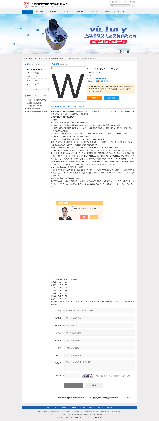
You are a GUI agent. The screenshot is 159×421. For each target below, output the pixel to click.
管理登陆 (102, 417)
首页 (27, 11)
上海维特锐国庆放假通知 (34, 103)
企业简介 (39, 11)
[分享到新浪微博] (99, 81)
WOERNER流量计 (33, 80)
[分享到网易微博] (107, 81)
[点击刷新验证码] (87, 376)
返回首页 (114, 2)
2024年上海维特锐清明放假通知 (37, 112)
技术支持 (80, 11)
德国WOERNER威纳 (52, 59)
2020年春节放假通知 (33, 109)
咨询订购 (94, 98)
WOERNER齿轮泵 (33, 84)
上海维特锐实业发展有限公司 (58, 4)
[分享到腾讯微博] (102, 81)
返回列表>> (128, 398)
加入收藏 (123, 2)
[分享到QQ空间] (96, 81)
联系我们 (132, 2)
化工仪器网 (74, 417)
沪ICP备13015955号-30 (91, 417)
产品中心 (42, 59)
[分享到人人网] (104, 81)
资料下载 (94, 11)
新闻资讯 (53, 11)
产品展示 (67, 11)
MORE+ (45, 95)
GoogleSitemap (59, 417)
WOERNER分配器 (33, 77)
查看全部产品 (36, 89)
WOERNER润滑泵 (33, 73)
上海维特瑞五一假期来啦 (34, 106)
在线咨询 (107, 11)
